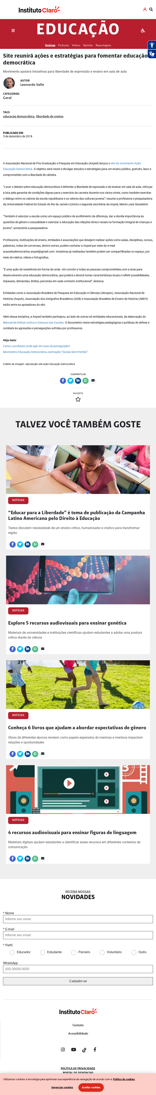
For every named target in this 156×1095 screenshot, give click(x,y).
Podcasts (63, 45)
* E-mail (8, 929)
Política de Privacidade (78, 1068)
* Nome (8, 913)
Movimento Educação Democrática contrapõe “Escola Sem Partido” (45, 352)
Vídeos (76, 45)
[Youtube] (73, 1050)
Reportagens (103, 45)
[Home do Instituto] (39, 9)
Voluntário (114, 952)
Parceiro (84, 952)
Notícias (50, 45)
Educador (23, 952)
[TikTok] (84, 1050)
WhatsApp (10, 963)
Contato (78, 1025)
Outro (142, 952)
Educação (78, 30)
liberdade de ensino (49, 116)
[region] (78, 1084)
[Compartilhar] (63, 381)
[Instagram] (62, 1050)
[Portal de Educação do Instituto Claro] (78, 1017)
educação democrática (18, 116)
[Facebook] (95, 1050)
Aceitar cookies (91, 1087)
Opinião (88, 45)
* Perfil (8, 945)
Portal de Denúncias (78, 1073)
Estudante (54, 952)
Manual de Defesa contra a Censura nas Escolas (33, 322)
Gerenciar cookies (62, 1087)
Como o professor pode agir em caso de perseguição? (36, 346)
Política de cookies (124, 1079)
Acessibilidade (78, 1033)
